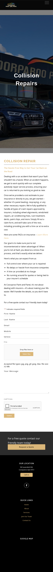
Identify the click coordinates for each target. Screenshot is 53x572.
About (26, 508)
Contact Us (27, 520)
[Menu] (45, 2)
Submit (9, 416)
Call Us (26, 475)
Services (26, 512)
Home (26, 504)
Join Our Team (26, 516)
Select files (27, 354)
